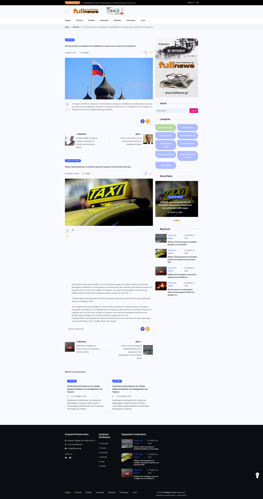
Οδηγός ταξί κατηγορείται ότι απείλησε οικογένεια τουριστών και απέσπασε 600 (182, 259)
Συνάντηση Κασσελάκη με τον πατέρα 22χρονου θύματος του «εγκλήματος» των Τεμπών (85, 389)
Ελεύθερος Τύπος (86, 301)
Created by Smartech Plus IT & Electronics (171, 495)
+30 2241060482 (74, 444)
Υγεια (143, 20)
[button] (173, 220)
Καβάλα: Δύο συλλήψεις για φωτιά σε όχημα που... (114, 3)
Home (67, 27)
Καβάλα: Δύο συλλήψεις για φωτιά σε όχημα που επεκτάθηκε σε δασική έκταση (175, 204)
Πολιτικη (79, 20)
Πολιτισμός (130, 20)
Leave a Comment (76, 329)
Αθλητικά (117, 20)
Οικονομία (104, 20)
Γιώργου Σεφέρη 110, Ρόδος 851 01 (81, 440)
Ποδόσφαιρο (166, 145)
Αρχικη (67, 20)
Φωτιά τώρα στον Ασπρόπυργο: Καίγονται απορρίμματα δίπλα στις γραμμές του (181, 292)
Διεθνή (188, 128)
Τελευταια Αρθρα (188, 156)
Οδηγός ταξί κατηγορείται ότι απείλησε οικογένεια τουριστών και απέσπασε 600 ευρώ (110, 298)
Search (194, 110)
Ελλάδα (91, 20)
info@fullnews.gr (74, 448)
